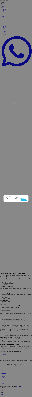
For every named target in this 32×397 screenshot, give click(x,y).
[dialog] (16, 198)
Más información (23, 198)
